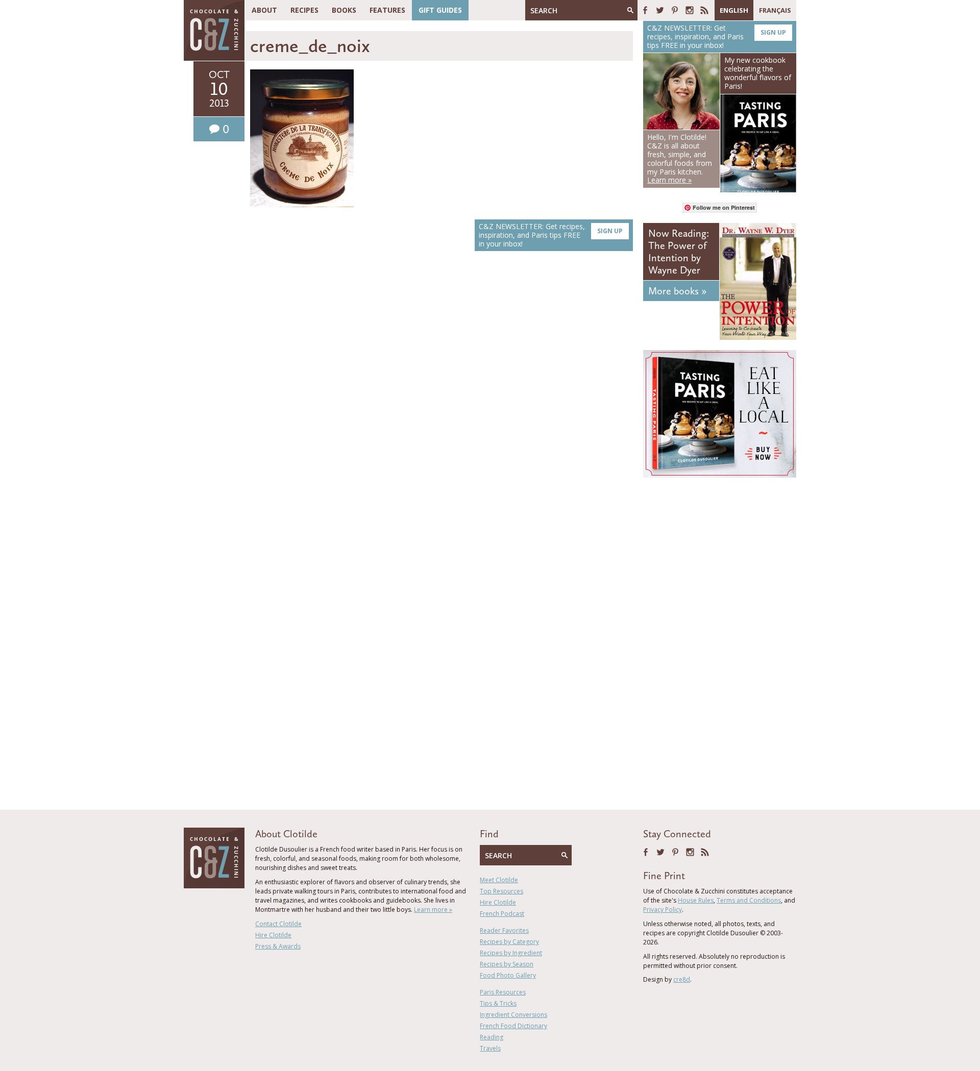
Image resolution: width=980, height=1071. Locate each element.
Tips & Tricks (498, 1003)
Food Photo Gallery (508, 975)
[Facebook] (645, 10)
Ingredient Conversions (513, 1014)
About (264, 10)
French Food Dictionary (513, 1026)
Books (344, 10)
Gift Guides (440, 10)
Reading (491, 1037)
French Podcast (502, 913)
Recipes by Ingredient (511, 953)
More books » (677, 291)
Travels (490, 1048)
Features (387, 10)
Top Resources (501, 891)
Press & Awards (278, 946)
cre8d (681, 979)
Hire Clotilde (273, 935)
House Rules (696, 900)
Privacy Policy (662, 909)
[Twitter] (660, 10)
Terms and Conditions (749, 900)
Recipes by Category (509, 941)
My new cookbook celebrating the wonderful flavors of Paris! (757, 72)
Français (775, 10)
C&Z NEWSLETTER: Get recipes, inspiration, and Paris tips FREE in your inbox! (551, 234)
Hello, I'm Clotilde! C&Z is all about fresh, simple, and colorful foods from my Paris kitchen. (679, 158)
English (734, 10)
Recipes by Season (506, 964)
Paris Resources (503, 992)
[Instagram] (689, 10)
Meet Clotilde (499, 880)
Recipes (304, 10)
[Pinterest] (675, 10)
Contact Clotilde (278, 923)
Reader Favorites (504, 930)
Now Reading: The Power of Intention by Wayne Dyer (678, 251)
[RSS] (704, 10)
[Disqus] (441, 403)
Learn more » (433, 909)
